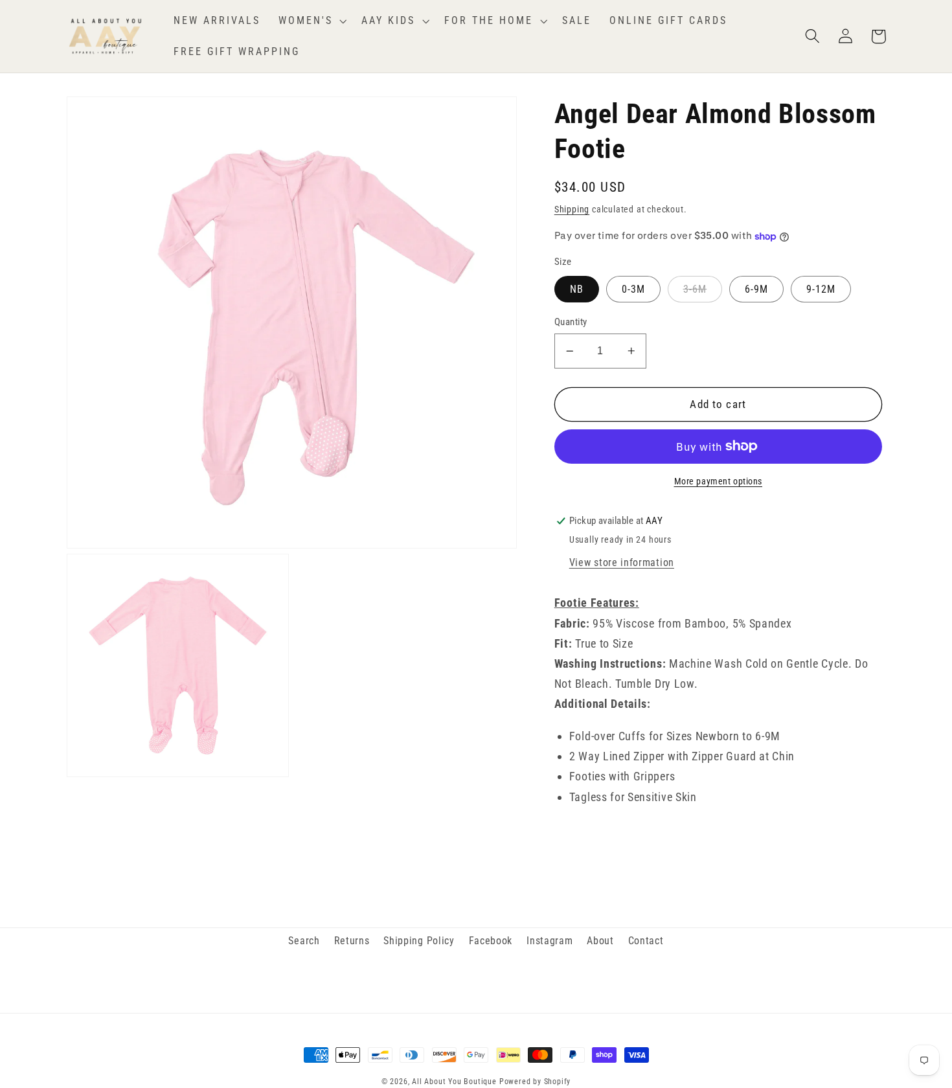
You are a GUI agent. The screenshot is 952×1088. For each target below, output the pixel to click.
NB (577, 289)
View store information (621, 562)
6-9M (757, 289)
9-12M (821, 289)
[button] (311, 20)
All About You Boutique (454, 1081)
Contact (646, 941)
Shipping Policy (418, 941)
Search (303, 941)
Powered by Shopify (535, 1081)
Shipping (571, 209)
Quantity (570, 322)
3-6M (695, 289)
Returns (352, 941)
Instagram (549, 941)
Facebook (491, 941)
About (600, 941)
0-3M (634, 289)
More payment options (718, 481)
